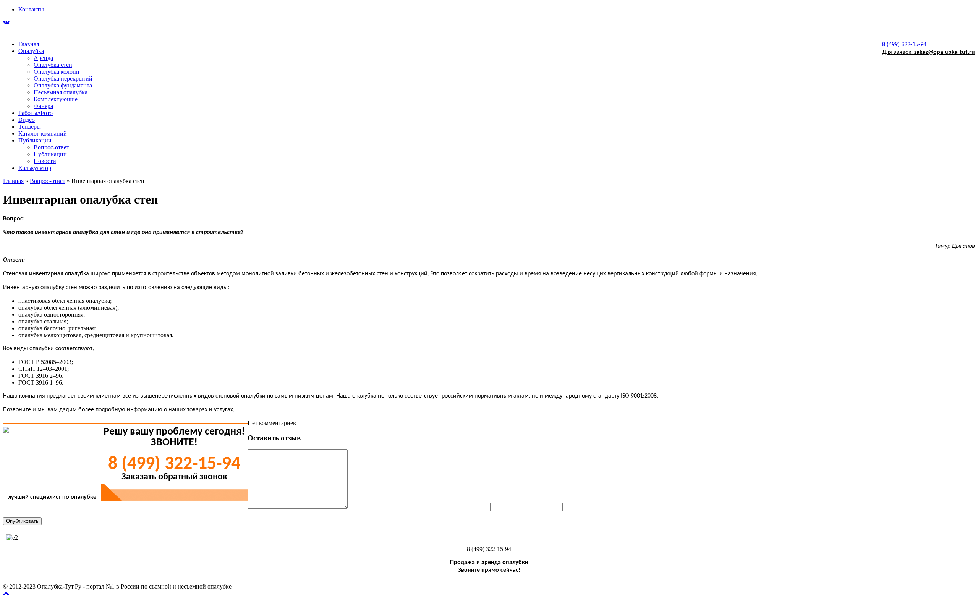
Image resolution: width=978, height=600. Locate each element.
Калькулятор (34, 168)
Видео (26, 119)
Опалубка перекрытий (63, 78)
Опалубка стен (53, 64)
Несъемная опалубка (60, 92)
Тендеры (29, 126)
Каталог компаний (42, 133)
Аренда (43, 58)
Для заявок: (928, 52)
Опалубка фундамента (63, 85)
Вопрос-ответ (51, 147)
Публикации (35, 140)
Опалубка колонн (56, 71)
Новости (45, 161)
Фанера (43, 106)
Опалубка (31, 51)
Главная (28, 44)
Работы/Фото (35, 113)
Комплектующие (56, 99)
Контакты (31, 9)
